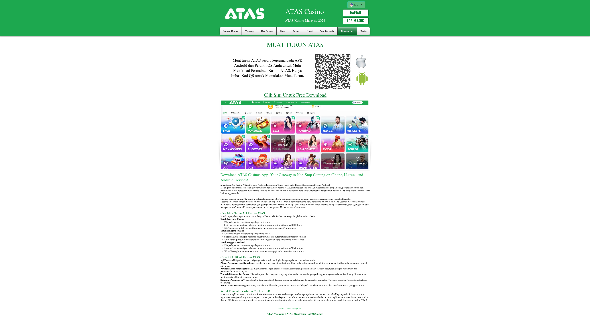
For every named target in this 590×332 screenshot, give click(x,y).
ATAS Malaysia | (277, 314)
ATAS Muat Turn (296, 314)
